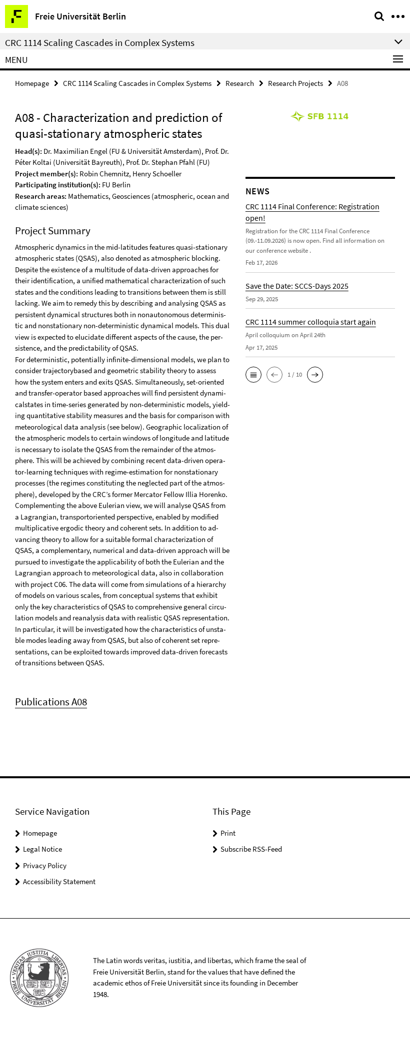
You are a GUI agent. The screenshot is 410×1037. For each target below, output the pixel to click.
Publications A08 (51, 701)
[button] (254, 375)
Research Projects (295, 83)
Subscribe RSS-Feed (251, 849)
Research (240, 83)
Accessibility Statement (59, 881)
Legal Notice (42, 849)
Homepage (32, 83)
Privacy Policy (44, 865)
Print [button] (228, 833)
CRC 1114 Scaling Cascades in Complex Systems (137, 83)
